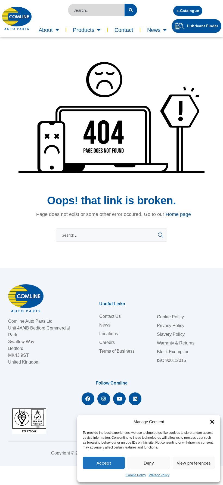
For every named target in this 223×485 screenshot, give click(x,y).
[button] (212, 422)
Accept (104, 462)
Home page (178, 214)
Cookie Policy (136, 475)
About (46, 30)
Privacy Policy (159, 475)
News (153, 30)
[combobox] (96, 10)
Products (83, 30)
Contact (123, 30)
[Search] (131, 10)
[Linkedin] (135, 398)
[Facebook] (88, 398)
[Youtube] (119, 398)
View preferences (194, 462)
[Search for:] (111, 235)
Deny (149, 462)
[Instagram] (103, 398)
